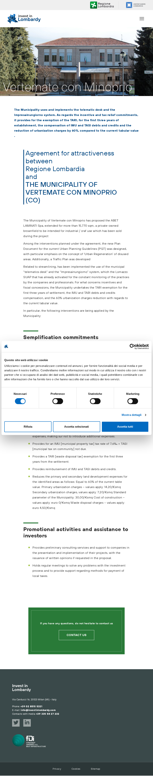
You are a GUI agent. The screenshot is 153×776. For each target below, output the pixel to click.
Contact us (77, 635)
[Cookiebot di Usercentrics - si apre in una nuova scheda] (132, 346)
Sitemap (95, 768)
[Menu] (142, 19)
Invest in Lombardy (21, 688)
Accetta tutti (125, 426)
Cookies (75, 768)
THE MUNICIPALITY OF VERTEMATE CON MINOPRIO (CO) (71, 193)
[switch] (57, 401)
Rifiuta (28, 426)
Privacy (57, 768)
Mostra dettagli (132, 414)
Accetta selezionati (76, 426)
